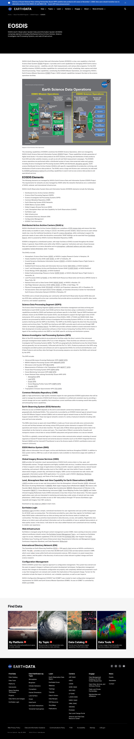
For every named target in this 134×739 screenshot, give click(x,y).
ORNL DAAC (55, 285)
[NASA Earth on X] (119, 666)
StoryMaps (52, 705)
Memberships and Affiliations (94, 695)
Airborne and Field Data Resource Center (76, 717)
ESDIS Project (34, 14)
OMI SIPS (52, 372)
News (111, 674)
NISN (30, 441)
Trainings (52, 689)
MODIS (69, 488)
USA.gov (102, 728)
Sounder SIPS (32, 386)
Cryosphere (32, 689)
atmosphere (61, 246)
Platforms (12, 684)
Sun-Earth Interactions (36, 705)
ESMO (48, 73)
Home (9, 14)
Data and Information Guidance (35, 728)
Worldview (80, 474)
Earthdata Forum (54, 682)
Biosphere (32, 682)
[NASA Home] (10, 9)
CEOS (56, 548)
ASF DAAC (50, 259)
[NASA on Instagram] (115, 666)
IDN (31, 551)
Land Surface (33, 696)
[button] (66, 113)
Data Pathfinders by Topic (36, 675)
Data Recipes (53, 699)
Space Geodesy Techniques (14, 691)
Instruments (12, 687)
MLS (30, 488)
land (45, 249)
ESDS (40, 63)
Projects (11, 695)
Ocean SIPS (32, 381)
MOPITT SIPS (65, 367)
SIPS (49, 343)
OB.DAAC (43, 271)
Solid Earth (32, 702)
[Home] (22, 9)
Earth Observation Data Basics (56, 678)
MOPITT (34, 490)
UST (90, 537)
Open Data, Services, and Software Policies (97, 685)
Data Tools (12, 680)
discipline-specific (82, 164)
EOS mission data (75, 228)
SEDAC (59, 290)
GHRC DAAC (59, 273)
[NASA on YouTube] (123, 666)
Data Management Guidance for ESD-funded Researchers (95, 679)
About (86, 9)
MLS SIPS (50, 365)
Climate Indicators (34, 686)
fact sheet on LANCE (39, 504)
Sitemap (92, 728)
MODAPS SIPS (59, 362)
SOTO (61, 476)
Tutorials (51, 692)
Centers (68, 9)
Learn (59, 9)
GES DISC (72, 690)
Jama (93, 539)
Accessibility (81, 728)
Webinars (52, 685)
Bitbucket (63, 541)
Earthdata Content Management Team (62, 534)
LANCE (24, 483)
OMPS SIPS (57, 384)
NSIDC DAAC (58, 282)
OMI (60, 490)
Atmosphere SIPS (34, 377)
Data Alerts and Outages (17, 699)
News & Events (98, 9)
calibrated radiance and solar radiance (79, 246)
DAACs (54, 228)
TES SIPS (58, 389)
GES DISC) (72, 266)
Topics (50, 9)
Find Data (12, 674)
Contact (111, 684)
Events (111, 677)
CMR (23, 395)
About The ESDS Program (20, 14)
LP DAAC (44, 278)
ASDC (51, 256)
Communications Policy (57, 728)
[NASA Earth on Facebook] (111, 666)
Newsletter (112, 680)
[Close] (125, 3)
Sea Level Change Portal (77, 713)
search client (67, 548)
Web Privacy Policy (14, 728)
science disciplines (65, 233)
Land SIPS (31, 379)
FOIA (70, 728)
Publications (53, 708)
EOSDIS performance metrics (34, 171)
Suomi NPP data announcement (58, 4)
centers (90, 161)
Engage (77, 9)
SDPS (51, 307)
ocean (51, 249)
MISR (82, 486)
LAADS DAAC (73, 268)
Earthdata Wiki (70, 537)
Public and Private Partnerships (95, 690)
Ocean (31, 699)
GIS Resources (53, 702)
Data (42, 9)
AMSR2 (49, 486)
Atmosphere (33, 679)
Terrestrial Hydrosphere (36, 709)
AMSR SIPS (63, 360)
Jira (59, 539)
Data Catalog (13, 677)
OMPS (86, 490)
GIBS (24, 462)
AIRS (86, 483)
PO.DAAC (49, 287)
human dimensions (37, 249)
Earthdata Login (27, 511)
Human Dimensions (35, 692)
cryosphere (26, 249)
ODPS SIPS (55, 370)
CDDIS (62, 261)
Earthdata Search (42, 326)
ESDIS (60, 154)
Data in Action (53, 695)
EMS (23, 450)
